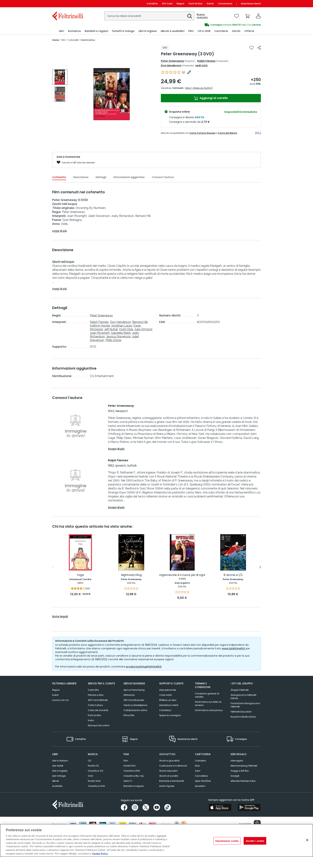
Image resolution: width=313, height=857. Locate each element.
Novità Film (130, 765)
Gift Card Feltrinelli (98, 700)
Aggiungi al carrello (213, 98)
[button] (189, 16)
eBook (55, 780)
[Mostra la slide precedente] (52, 567)
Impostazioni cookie (227, 840)
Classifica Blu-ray (134, 775)
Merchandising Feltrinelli (244, 765)
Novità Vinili (94, 780)
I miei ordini (165, 695)
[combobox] (149, 16)
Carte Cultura (95, 705)
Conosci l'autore (163, 177)
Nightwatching (131, 575)
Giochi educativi (168, 770)
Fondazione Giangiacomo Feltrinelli (245, 705)
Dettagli (101, 177)
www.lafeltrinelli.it (233, 648)
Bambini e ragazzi (134, 786)
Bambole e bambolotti (171, 780)
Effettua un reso (167, 700)
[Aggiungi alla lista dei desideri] (251, 48)
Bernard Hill (140, 322)
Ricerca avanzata (202, 16)
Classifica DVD (132, 770)
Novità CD (93, 765)
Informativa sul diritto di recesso (208, 703)
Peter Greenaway (172, 61)
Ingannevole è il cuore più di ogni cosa (182, 577)
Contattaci (165, 710)
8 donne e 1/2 (233, 575)
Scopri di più (116, 449)
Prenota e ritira (95, 695)
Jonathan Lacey (121, 325)
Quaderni (200, 786)
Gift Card (167, 3)
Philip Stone (113, 340)
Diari (197, 765)
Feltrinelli (177, 88)
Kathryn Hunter (100, 325)
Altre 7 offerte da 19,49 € (199, 88)
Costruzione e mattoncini (173, 765)
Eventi (210, 3)
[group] (208, 25)
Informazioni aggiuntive (129, 177)
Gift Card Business (134, 700)
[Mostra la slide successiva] (260, 567)
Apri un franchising (134, 689)
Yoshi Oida (126, 329)
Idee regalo (237, 760)
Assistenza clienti (251, 3)
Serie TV (128, 780)
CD (89, 760)
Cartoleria (200, 760)
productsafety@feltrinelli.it (144, 666)
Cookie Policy (100, 853)
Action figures (166, 786)
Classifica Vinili (96, 786)
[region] (156, 840)
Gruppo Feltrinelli (240, 689)
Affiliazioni (129, 695)
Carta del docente (98, 710)
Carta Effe (93, 689)
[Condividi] (259, 48)
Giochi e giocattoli (169, 760)
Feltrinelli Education (241, 711)
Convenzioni (225, 3)
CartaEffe (152, 3)
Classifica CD (95, 770)
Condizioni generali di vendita (207, 695)
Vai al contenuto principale (67, 3)
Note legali (60, 617)
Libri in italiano (60, 760)
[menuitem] (61, 31)
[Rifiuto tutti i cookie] (307, 840)
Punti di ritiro (196, 3)
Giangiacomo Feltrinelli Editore (243, 696)
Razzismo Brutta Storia (243, 716)
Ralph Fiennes (206, 61)
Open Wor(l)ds (203, 780)
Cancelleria (201, 775)
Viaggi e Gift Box (240, 770)
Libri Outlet (57, 765)
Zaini (197, 770)
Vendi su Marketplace (135, 705)
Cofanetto (59, 177)
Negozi (180, 3)
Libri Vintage (59, 775)
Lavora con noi (60, 700)
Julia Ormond (143, 329)
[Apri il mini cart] (247, 16)
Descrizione (80, 177)
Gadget (235, 775)
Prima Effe (129, 715)
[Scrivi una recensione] (189, 72)
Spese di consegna (170, 715)
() (183, 72)
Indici (91, 720)
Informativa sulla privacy (209, 710)
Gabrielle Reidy (121, 333)
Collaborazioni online (135, 710)
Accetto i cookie (255, 840)
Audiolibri (57, 786)
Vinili (90, 775)
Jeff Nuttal (111, 329)
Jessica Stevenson (118, 336)
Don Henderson (171, 65)
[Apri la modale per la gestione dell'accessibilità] (257, 823)
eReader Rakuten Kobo (243, 780)
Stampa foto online (98, 725)
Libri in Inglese (59, 770)
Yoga (80, 575)
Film (126, 760)
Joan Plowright (100, 333)
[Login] (258, 16)
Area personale (167, 689)
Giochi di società (168, 775)
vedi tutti (201, 65)
